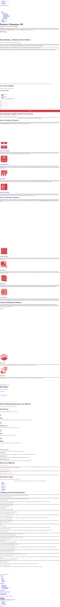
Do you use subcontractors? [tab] (3, 562)
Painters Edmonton (7, 599)
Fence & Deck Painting (5, 587)
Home (2, 577)
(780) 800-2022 (2, 5)
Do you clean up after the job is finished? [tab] (5, 528)
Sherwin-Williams (14, 457)
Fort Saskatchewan (4, 486)
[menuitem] (31, 11)
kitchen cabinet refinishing (46, 28)
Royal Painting (2, 600)
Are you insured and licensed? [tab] (4, 500)
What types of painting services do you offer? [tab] (6, 496)
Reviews (3, 579)
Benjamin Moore (20, 457)
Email (1, 101)
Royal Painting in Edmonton (17, 44)
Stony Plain (3, 490)
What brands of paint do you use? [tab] (4, 522)
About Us (3, 578)
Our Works (3, 580)
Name (1, 100)
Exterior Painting (4, 585)
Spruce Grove (3, 489)
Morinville (3, 487)
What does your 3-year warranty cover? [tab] (5, 565)
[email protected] (4, 96)
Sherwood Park (4, 488)
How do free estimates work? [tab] (4, 531)
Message (1, 106)
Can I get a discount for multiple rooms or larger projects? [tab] (7, 545)
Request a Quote (4, 581)
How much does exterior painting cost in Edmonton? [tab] (7, 509)
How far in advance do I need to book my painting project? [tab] (7, 548)
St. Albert (3, 482)
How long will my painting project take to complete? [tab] (7, 513)
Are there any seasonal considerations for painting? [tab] (6, 555)
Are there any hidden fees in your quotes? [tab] (5, 538)
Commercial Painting (4, 586)
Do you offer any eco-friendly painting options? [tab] (6, 516)
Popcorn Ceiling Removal (5, 588)
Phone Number (2, 103)
